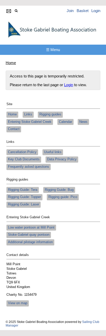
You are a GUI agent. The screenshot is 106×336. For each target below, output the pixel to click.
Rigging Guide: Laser (23, 204)
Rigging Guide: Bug (59, 190)
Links (28, 114)
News (83, 122)
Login (95, 10)
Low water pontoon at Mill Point (31, 227)
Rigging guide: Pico (62, 197)
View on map (17, 303)
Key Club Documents (24, 159)
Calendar (65, 122)
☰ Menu (53, 49)
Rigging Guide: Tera (22, 190)
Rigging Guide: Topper (24, 197)
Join (70, 10)
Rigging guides (50, 114)
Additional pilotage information (30, 242)
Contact (14, 129)
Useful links (52, 152)
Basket (83, 10)
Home (11, 63)
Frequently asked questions (28, 167)
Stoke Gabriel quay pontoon (28, 234)
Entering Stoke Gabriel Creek (29, 122)
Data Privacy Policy (62, 159)
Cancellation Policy (22, 152)
